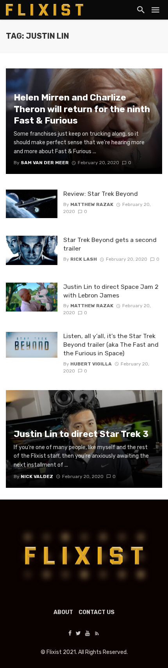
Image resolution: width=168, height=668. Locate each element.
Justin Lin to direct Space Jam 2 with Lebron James (111, 291)
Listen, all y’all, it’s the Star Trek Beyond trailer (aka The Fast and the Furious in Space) (111, 344)
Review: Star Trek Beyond (100, 193)
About (63, 612)
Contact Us (96, 612)
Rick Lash (83, 259)
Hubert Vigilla (91, 364)
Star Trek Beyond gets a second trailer (110, 244)
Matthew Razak (91, 204)
